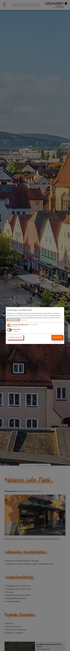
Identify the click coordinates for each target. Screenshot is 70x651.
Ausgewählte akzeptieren (15, 337)
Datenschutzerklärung (13, 320)
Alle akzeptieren (57, 337)
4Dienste (16, 331)
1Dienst (15, 326)
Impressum (24, 320)
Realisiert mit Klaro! (57, 341)
